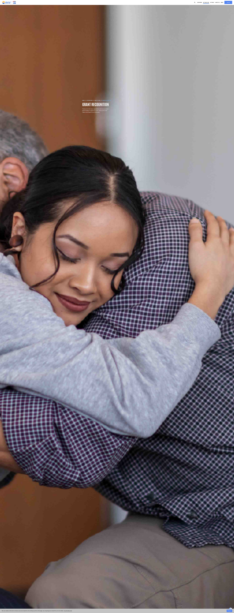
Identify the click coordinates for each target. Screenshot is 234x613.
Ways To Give (97, 100)
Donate (228, 2)
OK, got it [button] (229, 610)
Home (83, 100)
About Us (217, 2)
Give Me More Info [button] (68, 610)
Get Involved (206, 2)
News (222, 2)
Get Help (212, 2)
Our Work (199, 2)
